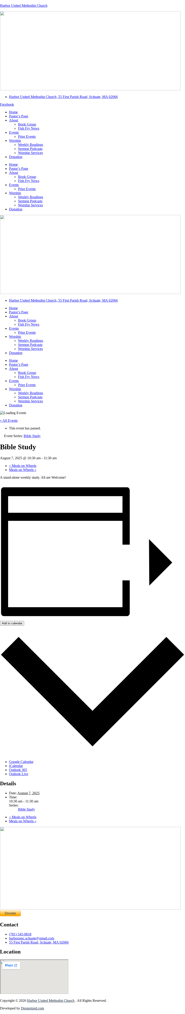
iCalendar (16, 766)
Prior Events (27, 136)
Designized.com (32, 1008)
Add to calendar (12, 623)
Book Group (27, 124)
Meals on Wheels (22, 466)
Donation (15, 157)
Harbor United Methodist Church (23, 5)
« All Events (9, 420)
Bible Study (26, 809)
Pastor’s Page (18, 116)
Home (13, 112)
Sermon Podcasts (30, 149)
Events (14, 132)
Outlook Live (18, 774)
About (13, 120)
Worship (15, 140)
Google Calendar (21, 762)
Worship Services (30, 153)
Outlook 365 (18, 770)
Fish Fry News (28, 128)
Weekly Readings (30, 145)
